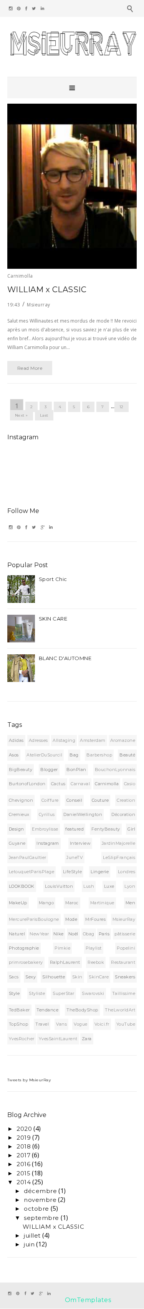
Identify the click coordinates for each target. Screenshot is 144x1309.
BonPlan (76, 769)
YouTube (126, 1024)
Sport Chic (53, 579)
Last (44, 415)
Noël (73, 934)
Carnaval (80, 783)
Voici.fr (101, 1024)
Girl (131, 829)
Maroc (72, 902)
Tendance (47, 1010)
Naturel (17, 934)
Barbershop (99, 755)
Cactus (58, 783)
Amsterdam (93, 740)
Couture (100, 800)
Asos (14, 755)
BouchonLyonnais (115, 769)
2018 (24, 1146)
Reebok (96, 962)
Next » (21, 415)
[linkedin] (42, 8)
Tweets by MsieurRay (29, 1079)
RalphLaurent (65, 962)
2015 (23, 1173)
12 (121, 406)
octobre (36, 1208)
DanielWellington (82, 814)
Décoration (123, 814)
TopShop (18, 1024)
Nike (58, 934)
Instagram (47, 843)
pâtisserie (124, 934)
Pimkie (62, 948)
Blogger (49, 769)
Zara (87, 1038)
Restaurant (123, 962)
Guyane (17, 843)
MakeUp (18, 902)
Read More (30, 368)
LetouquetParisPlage (32, 871)
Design (16, 829)
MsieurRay (124, 919)
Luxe (109, 886)
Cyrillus (47, 814)
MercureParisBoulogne (34, 919)
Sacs (14, 977)
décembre (40, 1191)
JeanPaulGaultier (27, 857)
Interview (80, 843)
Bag (74, 755)
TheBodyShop (82, 1010)
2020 (24, 1128)
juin (29, 1244)
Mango (46, 902)
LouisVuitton (59, 886)
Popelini (126, 948)
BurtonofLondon (27, 783)
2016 (23, 1164)
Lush (88, 886)
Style (14, 993)
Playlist (94, 948)
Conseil (74, 800)
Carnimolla (20, 276)
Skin (77, 977)
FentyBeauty (105, 829)
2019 (24, 1137)
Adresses (38, 740)
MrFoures (95, 919)
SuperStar (63, 993)
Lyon (129, 886)
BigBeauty (21, 769)
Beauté (127, 755)
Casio (130, 783)
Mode (71, 919)
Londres (127, 871)
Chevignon (21, 800)
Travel (42, 1024)
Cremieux (19, 814)
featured (74, 829)
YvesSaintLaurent (58, 1038)
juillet (32, 1235)
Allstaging (64, 740)
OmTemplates (88, 1300)
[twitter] (34, 8)
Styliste (37, 993)
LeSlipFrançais (119, 857)
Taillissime (124, 993)
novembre (40, 1199)
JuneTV (74, 857)
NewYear (39, 934)
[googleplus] (42, 527)
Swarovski (93, 993)
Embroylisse (45, 829)
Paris (104, 934)
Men (131, 902)
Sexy (30, 977)
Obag (88, 934)
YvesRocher (22, 1038)
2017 (23, 1155)
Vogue (81, 1024)
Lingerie (100, 871)
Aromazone (123, 740)
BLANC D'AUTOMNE (65, 658)
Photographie (24, 948)
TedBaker (19, 1010)
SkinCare (99, 977)
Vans (61, 1024)
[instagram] (10, 8)
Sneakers (125, 977)
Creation (126, 800)
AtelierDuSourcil (44, 755)
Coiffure (50, 800)
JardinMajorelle (119, 843)
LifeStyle (72, 871)
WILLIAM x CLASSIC (47, 289)
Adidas (16, 740)
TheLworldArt (120, 1010)
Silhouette (53, 977)
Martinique (102, 902)
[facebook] (26, 8)
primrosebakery (26, 962)
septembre (41, 1217)
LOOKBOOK (22, 886)
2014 (24, 1182)
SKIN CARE (53, 619)
